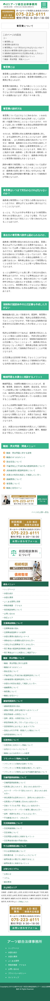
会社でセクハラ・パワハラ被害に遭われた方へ (23, 809)
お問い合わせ (9, 613)
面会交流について (14, 461)
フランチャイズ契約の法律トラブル (18, 763)
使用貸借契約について (13, 734)
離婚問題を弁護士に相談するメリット (19, 56)
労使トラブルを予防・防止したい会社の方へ (22, 805)
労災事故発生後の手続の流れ (15, 840)
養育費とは (8, 41)
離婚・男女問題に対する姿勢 (18, 452)
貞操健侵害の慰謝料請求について (20, 470)
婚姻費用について (14, 479)
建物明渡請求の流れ (12, 706)
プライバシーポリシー (17, 973)
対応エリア (8, 617)
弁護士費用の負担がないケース (16, 636)
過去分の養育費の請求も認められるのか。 (21, 50)
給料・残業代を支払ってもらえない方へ (20, 813)
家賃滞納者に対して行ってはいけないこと (21, 722)
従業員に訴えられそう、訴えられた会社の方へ (23, 786)
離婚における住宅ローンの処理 (16, 753)
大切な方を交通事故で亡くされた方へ (19, 644)
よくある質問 (13, 960)
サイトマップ (13, 977)
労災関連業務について (13, 828)
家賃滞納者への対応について (15, 714)
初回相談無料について (13, 609)
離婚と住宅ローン (14, 487)
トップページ (9, 589)
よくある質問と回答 (12, 601)
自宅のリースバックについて (15, 749)
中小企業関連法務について (15, 851)
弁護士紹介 (8, 593)
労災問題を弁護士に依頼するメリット (19, 836)
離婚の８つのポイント (16, 457)
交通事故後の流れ (11, 628)
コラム (6, 878)
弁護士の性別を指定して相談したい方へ (23, 474)
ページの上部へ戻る (40, 512)
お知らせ (7, 874)
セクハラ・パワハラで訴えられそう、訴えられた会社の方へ (25, 792)
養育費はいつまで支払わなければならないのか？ (24, 47)
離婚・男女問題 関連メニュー (17, 59)
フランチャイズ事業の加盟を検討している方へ (23, 767)
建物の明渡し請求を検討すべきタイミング (21, 710)
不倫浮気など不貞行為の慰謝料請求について (25, 466)
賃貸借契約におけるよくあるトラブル (19, 726)
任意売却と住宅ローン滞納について (18, 745)
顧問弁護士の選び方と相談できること (19, 859)
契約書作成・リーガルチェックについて (20, 855)
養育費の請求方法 (11, 44)
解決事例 (7, 882)
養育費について (13, 483)
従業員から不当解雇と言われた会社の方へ (21, 801)
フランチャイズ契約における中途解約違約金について (25, 771)
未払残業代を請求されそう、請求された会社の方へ (24, 797)
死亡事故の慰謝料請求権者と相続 (17, 648)
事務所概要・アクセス (13, 605)
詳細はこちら (23, 901)
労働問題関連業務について (15, 782)
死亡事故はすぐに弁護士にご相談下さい (20, 652)
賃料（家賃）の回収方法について (17, 718)
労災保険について (11, 832)
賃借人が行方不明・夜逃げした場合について (22, 730)
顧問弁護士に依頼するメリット (16, 863)
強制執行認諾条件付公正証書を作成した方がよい (24, 53)
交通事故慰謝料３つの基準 (15, 632)
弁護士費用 (8, 597)
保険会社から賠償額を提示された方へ (19, 640)
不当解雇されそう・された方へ (16, 817)
